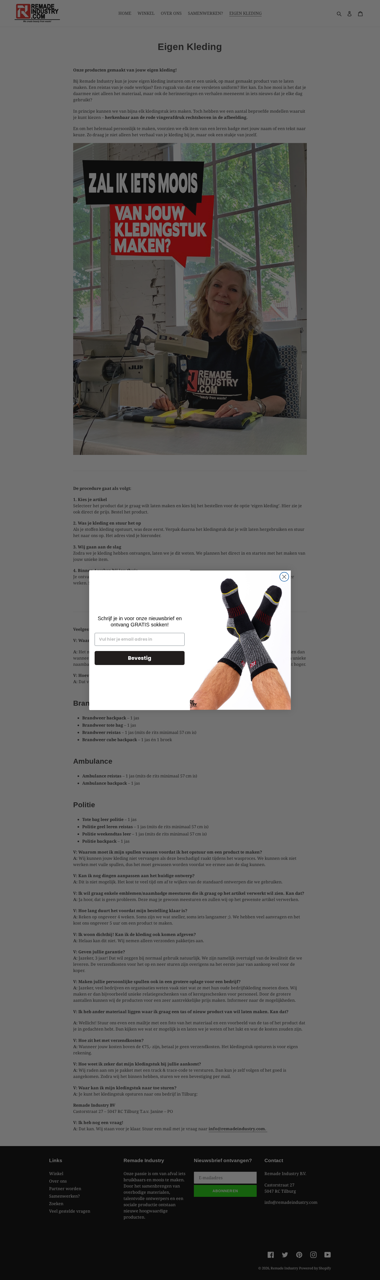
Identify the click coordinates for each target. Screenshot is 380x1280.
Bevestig (139, 658)
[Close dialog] (284, 576)
